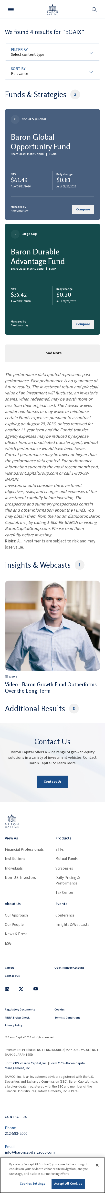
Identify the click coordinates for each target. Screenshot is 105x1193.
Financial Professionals (24, 849)
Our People (14, 924)
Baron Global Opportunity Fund (41, 141)
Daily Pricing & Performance (67, 880)
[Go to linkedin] (7, 989)
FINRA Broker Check (17, 1018)
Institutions (15, 858)
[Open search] (94, 9)
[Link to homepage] (12, 820)
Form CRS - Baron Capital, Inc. (26, 1063)
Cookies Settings (32, 1184)
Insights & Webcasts (72, 924)
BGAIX (52, 154)
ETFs (59, 849)
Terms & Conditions (67, 1018)
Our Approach (16, 915)
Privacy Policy (13, 1025)
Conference (64, 915)
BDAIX (52, 269)
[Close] (97, 1165)
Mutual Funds (66, 858)
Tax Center (64, 892)
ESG (8, 943)
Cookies (59, 1010)
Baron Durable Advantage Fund (38, 256)
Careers (9, 968)
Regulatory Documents (20, 1010)
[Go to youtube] (36, 989)
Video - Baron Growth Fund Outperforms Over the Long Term (51, 687)
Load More (52, 353)
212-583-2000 (16, 1133)
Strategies (64, 868)
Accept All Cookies (68, 1184)
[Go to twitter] (21, 989)
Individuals (14, 868)
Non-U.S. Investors (20, 877)
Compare (83, 209)
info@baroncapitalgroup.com (30, 1152)
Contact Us (53, 781)
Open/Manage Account (69, 968)
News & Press (16, 934)
